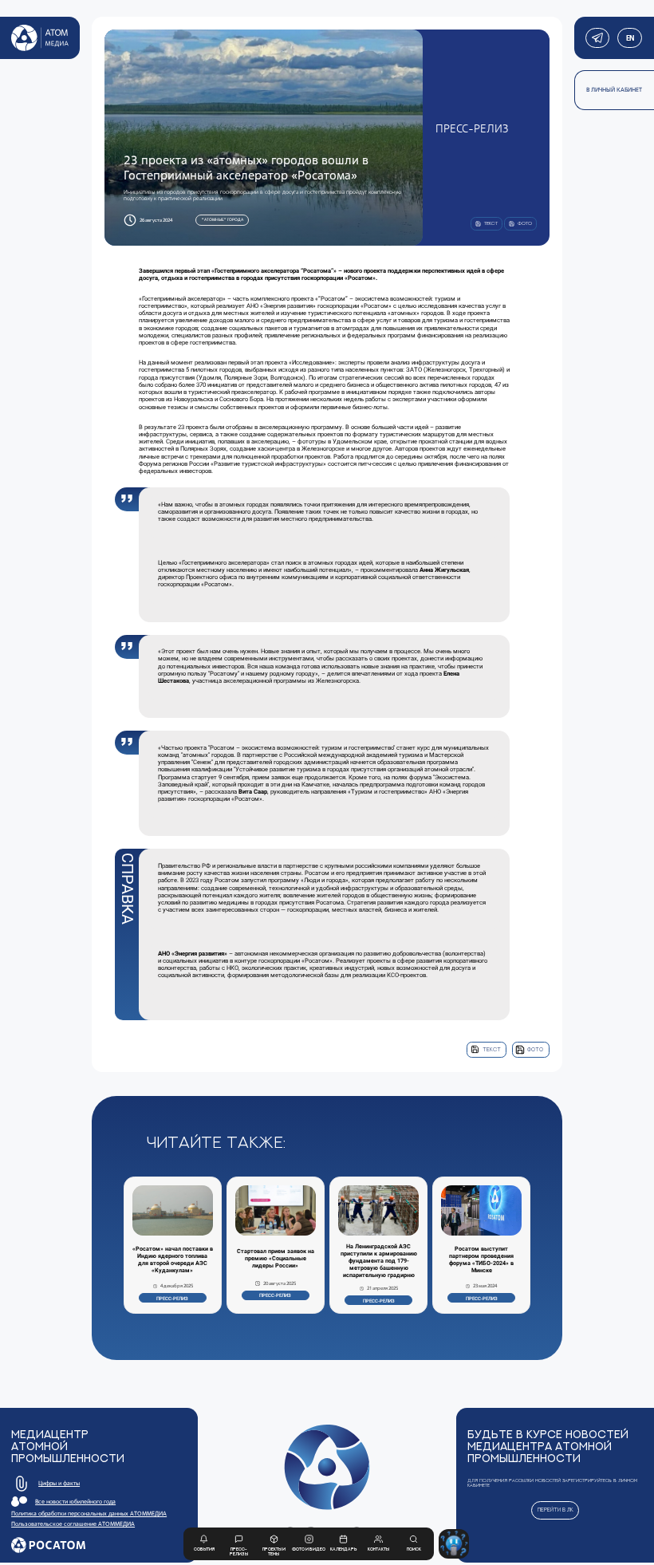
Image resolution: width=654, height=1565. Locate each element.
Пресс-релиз (172, 1298)
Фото (535, 1049)
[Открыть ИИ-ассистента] (453, 1544)
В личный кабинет (614, 89)
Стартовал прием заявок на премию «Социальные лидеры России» (275, 1258)
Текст (492, 1049)
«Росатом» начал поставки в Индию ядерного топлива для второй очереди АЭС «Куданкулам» (172, 1260)
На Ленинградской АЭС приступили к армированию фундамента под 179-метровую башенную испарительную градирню (379, 1261)
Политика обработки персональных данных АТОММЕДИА (89, 1513)
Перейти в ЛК (555, 1509)
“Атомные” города (222, 219)
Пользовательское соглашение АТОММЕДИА (73, 1524)
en (629, 38)
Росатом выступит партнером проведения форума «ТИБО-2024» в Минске (481, 1260)
